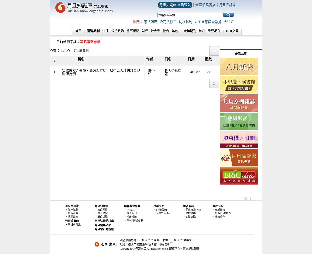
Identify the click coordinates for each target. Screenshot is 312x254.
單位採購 (102, 216)
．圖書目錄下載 (192, 209)
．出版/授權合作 (221, 213)
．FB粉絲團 (160, 209)
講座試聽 (73, 209)
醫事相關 (132, 31)
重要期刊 (214, 31)
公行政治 (117, 31)
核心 (202, 31)
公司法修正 (168, 22)
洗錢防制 (185, 22)
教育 (166, 31)
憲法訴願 (150, 22)
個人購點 (102, 213)
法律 (105, 31)
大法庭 (229, 22)
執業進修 (73, 216)
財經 (145, 31)
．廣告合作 (218, 216)
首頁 (78, 31)
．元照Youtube (161, 213)
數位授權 (102, 209)
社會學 (155, 31)
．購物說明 (189, 213)
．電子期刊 (130, 213)
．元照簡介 (218, 209)
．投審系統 (130, 216)
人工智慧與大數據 (208, 22)
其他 (175, 31)
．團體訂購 (189, 216)
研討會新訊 (74, 224)
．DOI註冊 (130, 209)
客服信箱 (164, 244)
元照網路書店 (205, 5)
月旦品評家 (227, 5)
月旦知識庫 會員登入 (175, 5)
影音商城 (73, 213)
